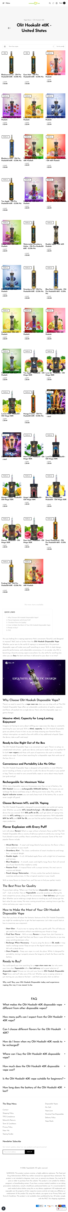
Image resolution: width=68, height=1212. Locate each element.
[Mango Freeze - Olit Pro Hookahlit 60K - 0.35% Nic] (34, 401)
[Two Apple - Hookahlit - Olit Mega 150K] (34, 361)
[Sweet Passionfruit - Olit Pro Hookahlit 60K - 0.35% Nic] (56, 528)
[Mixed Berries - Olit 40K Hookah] (12, 105)
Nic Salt (48, 1107)
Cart (62, 3)
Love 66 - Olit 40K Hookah (56, 201)
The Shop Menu (9, 1104)
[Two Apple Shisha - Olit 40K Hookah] (34, 146)
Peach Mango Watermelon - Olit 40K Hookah (56, 159)
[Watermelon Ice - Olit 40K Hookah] (34, 320)
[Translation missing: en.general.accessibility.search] (50, 3)
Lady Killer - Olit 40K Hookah (31, 119)
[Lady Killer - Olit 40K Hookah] (34, 105)
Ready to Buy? (13, 628)
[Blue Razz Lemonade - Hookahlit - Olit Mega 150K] (56, 485)
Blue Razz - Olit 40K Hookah (9, 290)
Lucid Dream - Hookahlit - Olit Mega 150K (55, 458)
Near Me (6, 1130)
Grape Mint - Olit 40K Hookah (9, 245)
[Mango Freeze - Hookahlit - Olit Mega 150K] (12, 485)
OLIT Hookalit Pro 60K (54, 414)
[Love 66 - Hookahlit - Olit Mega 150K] (56, 361)
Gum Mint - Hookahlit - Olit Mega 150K (33, 541)
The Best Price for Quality (17, 622)
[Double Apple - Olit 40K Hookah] (56, 232)
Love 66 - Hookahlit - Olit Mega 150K (55, 374)
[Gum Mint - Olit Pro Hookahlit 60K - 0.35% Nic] (34, 62)
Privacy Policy (7, 1127)
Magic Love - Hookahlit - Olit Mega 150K (32, 499)
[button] (61, 1208)
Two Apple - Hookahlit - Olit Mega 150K (34, 374)
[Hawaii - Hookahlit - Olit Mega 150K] (12, 528)
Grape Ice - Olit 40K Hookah (31, 202)
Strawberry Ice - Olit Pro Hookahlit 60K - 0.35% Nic (33, 290)
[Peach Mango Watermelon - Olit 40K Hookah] (56, 146)
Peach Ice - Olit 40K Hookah (53, 76)
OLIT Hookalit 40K (8, 457)
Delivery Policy (50, 1117)
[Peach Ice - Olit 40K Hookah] (56, 62)
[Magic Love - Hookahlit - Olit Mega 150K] (34, 485)
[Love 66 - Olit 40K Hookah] (56, 189)
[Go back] (9, 28)
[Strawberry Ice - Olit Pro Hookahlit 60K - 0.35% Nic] (34, 277)
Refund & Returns (9, 1120)
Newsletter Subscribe (12, 1141)
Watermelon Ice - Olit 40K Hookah (33, 333)
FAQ (9, 630)
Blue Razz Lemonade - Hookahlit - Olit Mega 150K (56, 499)
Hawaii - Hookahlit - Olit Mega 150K (10, 541)
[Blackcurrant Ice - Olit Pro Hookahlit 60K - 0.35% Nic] (12, 62)
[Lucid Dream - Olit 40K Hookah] (56, 320)
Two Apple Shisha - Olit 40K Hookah (32, 159)
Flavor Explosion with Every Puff (19, 620)
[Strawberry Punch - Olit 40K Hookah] (34, 571)
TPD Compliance (9, 1117)
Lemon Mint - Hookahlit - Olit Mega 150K (11, 415)
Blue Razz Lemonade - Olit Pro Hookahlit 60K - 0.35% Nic (56, 291)
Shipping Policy (8, 1113)
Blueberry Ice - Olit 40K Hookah (55, 119)
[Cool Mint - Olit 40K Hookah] (12, 361)
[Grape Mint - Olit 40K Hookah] (12, 232)
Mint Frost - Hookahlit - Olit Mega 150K (33, 458)
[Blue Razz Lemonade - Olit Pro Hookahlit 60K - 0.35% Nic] (56, 277)
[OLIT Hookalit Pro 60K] (56, 401)
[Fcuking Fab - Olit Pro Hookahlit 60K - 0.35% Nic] (12, 571)
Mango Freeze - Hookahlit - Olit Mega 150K (11, 499)
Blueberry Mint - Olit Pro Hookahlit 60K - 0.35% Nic (11, 159)
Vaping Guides (8, 1134)
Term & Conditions (9, 1124)
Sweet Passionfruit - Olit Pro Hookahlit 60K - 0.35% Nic (56, 543)
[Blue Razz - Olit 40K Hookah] (12, 277)
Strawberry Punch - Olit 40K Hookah (32, 584)
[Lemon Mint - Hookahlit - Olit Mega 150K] (12, 401)
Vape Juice (49, 1111)
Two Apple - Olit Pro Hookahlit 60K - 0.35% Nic (11, 202)
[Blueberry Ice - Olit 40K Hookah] (56, 105)
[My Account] (57, 3)
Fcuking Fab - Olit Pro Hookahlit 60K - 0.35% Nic (11, 584)
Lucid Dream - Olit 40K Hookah (55, 333)
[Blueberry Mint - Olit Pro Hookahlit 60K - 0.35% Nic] (12, 146)
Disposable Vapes (51, 1104)
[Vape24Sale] (34, 3)
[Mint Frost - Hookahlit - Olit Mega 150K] (34, 444)
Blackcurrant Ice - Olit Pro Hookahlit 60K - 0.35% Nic (11, 76)
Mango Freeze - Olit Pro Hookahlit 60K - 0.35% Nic (33, 415)
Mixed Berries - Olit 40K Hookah (10, 119)
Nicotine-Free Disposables (54, 1114)
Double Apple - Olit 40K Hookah (55, 245)
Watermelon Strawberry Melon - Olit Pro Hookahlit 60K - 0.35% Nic (33, 246)
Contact (5, 1110)
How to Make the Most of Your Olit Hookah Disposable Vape (29, 625)
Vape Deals (49, 1121)
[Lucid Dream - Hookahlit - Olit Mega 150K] (56, 444)
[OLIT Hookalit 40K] (12, 444)
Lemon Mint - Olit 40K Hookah (10, 333)
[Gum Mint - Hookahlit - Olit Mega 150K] (34, 528)
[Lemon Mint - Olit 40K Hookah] (12, 320)
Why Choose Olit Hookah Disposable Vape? (23, 617)
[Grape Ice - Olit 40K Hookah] (34, 189)
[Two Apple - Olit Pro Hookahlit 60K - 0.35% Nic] (12, 189)
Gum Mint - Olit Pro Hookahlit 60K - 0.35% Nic (33, 76)
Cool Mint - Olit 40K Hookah (9, 374)
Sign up (29, 1151)
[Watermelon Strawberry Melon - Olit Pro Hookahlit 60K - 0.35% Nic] (34, 232)
